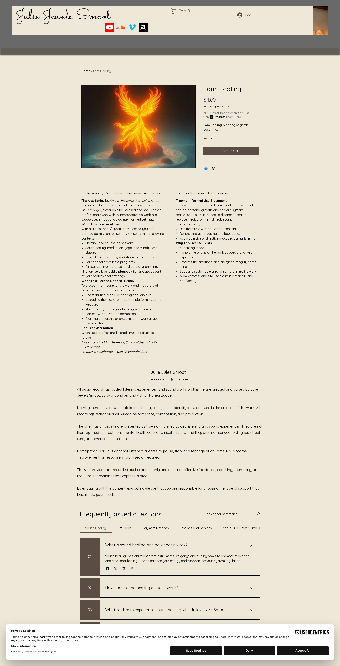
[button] (182, 11)
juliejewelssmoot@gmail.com (168, 379)
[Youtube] (109, 27)
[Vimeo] (132, 27)
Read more (210, 138)
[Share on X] (213, 169)
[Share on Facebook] (206, 169)
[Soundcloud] (120, 27)
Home (85, 71)
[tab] (96, 528)
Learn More (233, 117)
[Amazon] (143, 27)
